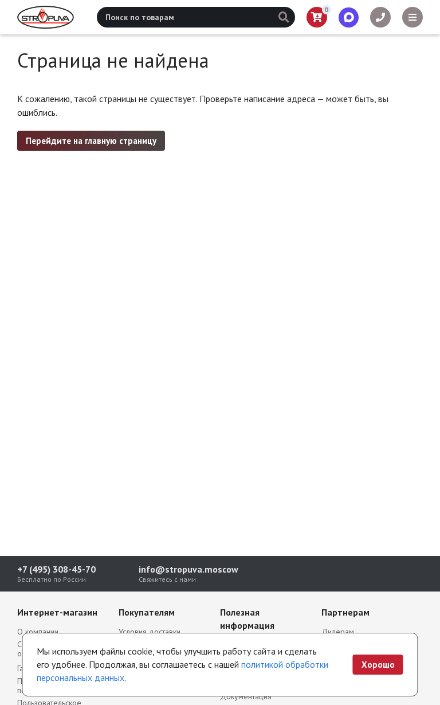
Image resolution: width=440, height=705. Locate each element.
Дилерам (337, 631)
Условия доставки (149, 631)
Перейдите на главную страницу (91, 140)
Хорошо (378, 664)
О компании (37, 631)
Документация (246, 696)
